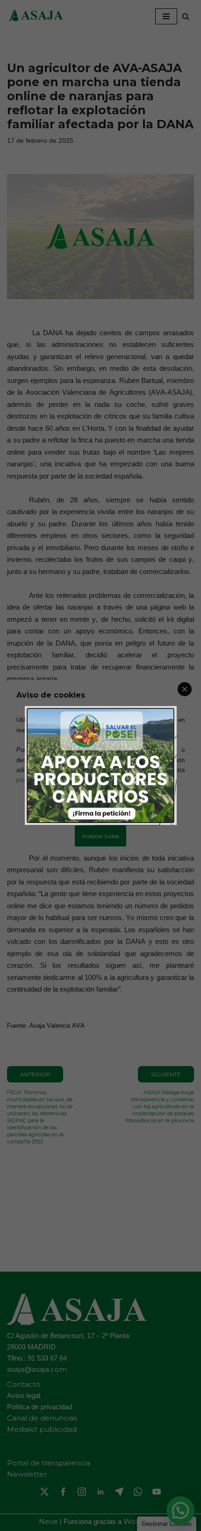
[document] (100, 765)
